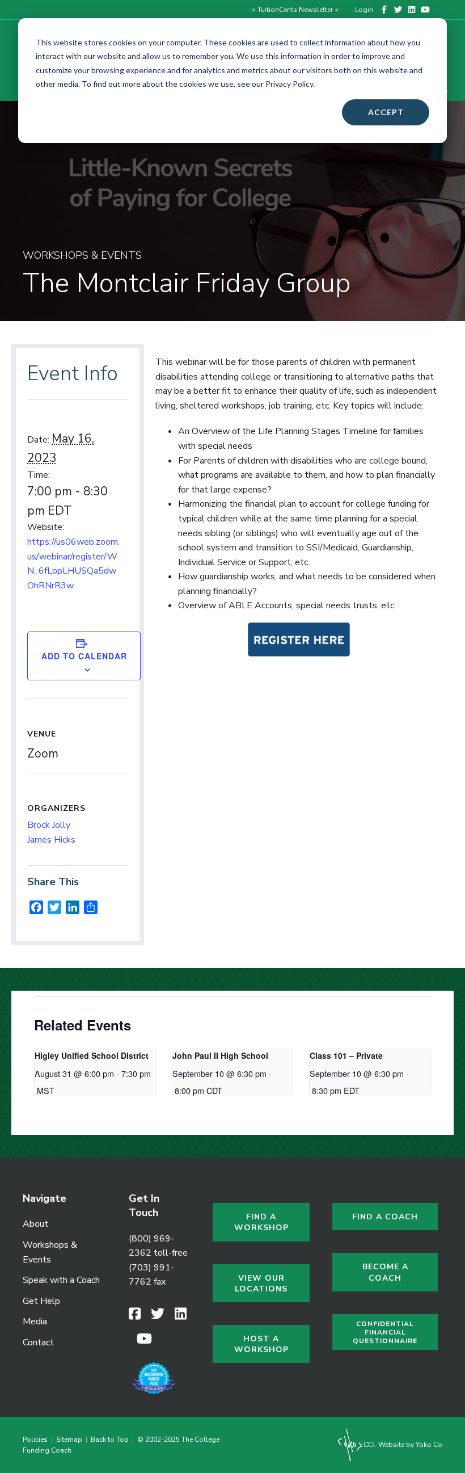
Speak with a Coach (61, 1280)
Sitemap (69, 1439)
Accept (386, 112)
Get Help (41, 1301)
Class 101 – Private (346, 1055)
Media (35, 1321)
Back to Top (110, 1439)
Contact (38, 1342)
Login (364, 9)
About (35, 1224)
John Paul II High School (220, 1055)
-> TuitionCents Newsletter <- (295, 9)
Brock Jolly (48, 825)
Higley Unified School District (92, 1055)
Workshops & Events (50, 1252)
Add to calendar (84, 656)
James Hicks (51, 840)
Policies (37, 1439)
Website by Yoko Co (409, 1444)
